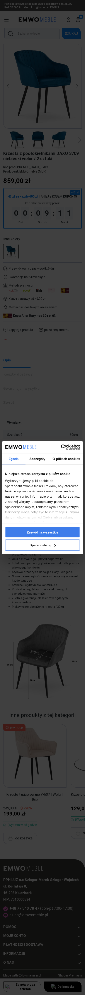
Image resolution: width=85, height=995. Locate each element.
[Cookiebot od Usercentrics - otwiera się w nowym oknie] (61, 447)
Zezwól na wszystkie (42, 532)
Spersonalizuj (40, 545)
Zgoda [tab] (14, 459)
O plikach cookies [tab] (66, 459)
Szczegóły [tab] (37, 459)
